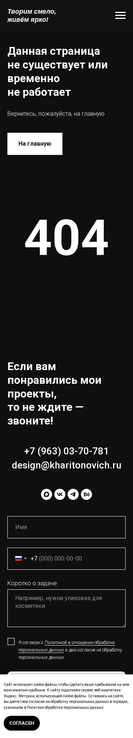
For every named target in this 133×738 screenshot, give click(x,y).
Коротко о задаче (32, 583)
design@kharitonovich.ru (67, 465)
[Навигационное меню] (120, 15)
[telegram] (73, 494)
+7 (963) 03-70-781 (66, 451)
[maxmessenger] (46, 494)
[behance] (86, 494)
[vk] (59, 494)
